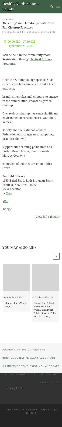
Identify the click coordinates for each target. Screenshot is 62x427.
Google (7, 209)
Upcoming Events (14, 388)
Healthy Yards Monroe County (28, 409)
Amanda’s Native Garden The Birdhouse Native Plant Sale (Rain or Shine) (28, 351)
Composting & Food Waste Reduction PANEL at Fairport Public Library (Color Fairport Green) (45, 309)
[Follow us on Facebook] (31, 421)
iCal (5, 201)
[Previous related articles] (48, 256)
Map (7, 193)
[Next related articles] (56, 256)
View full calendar (47, 217)
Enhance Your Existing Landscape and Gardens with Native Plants (33, 367)
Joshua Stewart (13, 32)
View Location (11, 189)
